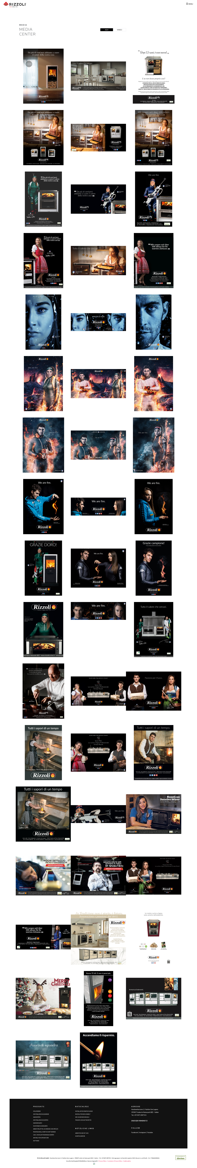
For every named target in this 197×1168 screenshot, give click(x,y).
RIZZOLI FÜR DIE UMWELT (82, 1114)
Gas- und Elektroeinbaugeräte (43, 1135)
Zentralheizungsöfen (40, 1120)
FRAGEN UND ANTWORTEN (83, 1120)
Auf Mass (36, 1140)
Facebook (134, 1132)
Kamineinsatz (37, 1123)
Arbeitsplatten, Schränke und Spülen (45, 1129)
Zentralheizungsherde (41, 1114)
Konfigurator (80, 1136)
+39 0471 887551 (106, 1158)
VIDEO (119, 30)
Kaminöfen (36, 1117)
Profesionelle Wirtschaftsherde (44, 1132)
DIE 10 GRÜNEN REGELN (82, 1117)
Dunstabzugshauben (40, 1126)
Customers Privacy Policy (114, 1161)
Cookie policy (127, 1161)
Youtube (150, 1132)
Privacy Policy (102, 1161)
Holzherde (37, 1111)
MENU (189, 4)
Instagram (142, 1132)
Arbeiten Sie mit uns (81, 1133)
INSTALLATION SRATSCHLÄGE (84, 1111)
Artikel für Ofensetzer (41, 1137)
